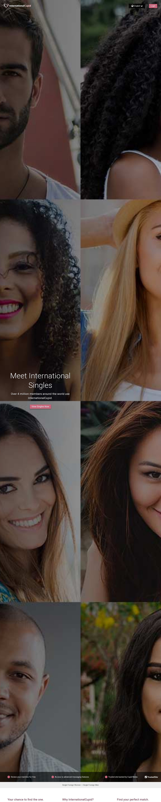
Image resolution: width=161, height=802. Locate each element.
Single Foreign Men (91, 785)
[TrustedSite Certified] (151, 777)
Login (153, 6)
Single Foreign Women (71, 785)
